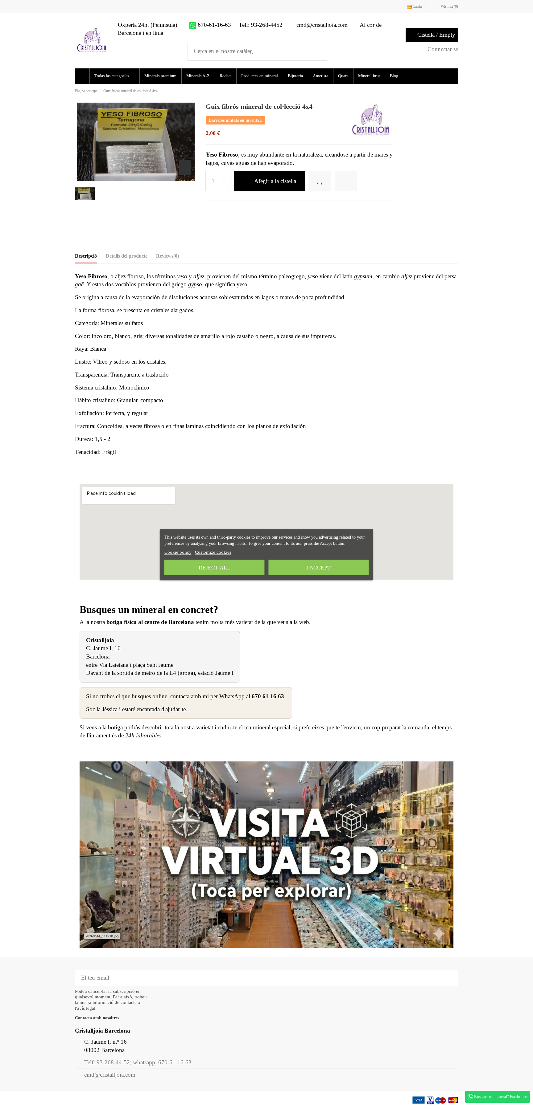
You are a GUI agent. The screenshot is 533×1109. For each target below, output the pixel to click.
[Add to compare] (354, 181)
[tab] (167, 257)
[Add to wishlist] (323, 181)
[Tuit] (219, 210)
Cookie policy (178, 551)
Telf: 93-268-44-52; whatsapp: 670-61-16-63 (138, 1062)
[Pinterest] (229, 210)
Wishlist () (449, 6)
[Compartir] (209, 210)
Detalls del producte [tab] (126, 256)
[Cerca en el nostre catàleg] (318, 51)
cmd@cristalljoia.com (109, 1074)
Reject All (214, 567)
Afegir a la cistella (275, 181)
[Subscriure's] (449, 978)
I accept (318, 567)
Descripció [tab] (86, 256)
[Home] (83, 76)
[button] (116, 76)
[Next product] (456, 91)
